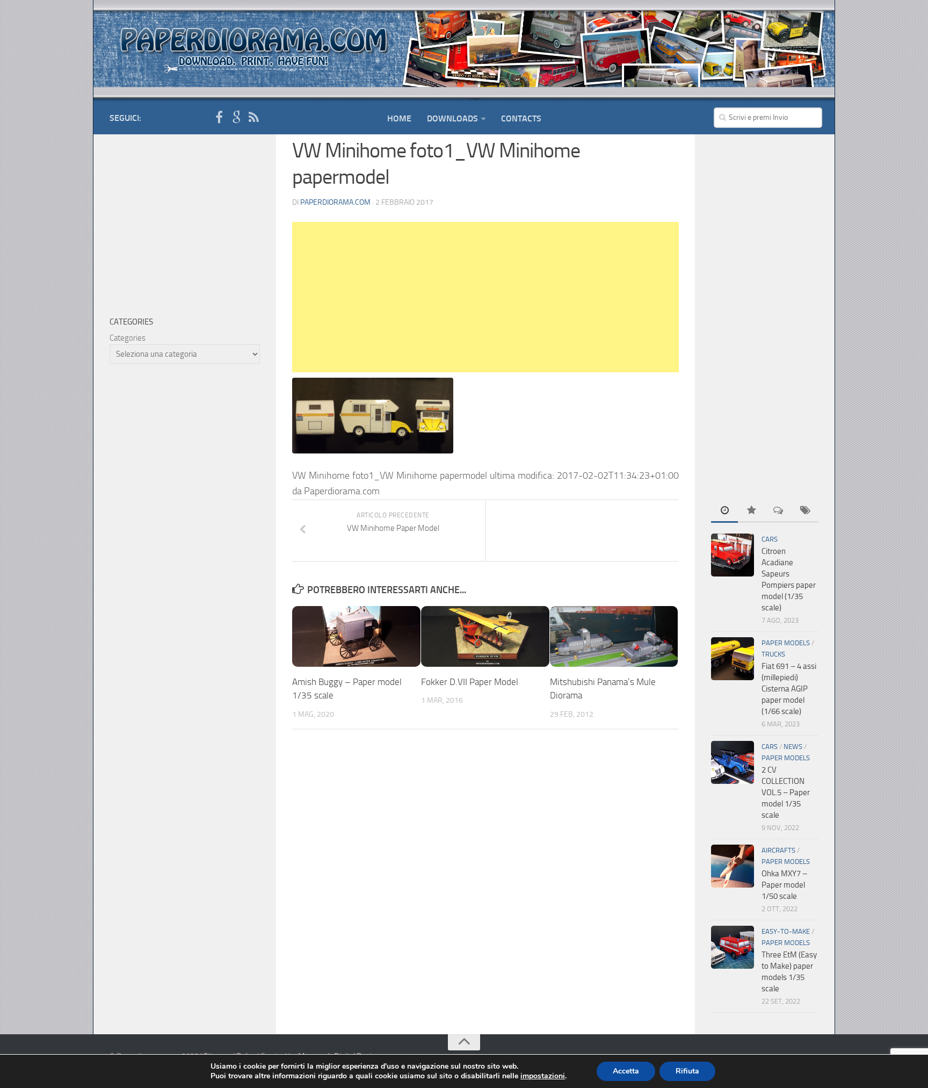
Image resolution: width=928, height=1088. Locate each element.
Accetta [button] (626, 1071)
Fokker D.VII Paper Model (469, 681)
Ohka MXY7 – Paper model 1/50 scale (784, 885)
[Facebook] (219, 117)
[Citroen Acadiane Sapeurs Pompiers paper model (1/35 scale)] (732, 555)
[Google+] (236, 117)
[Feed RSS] (253, 117)
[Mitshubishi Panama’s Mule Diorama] (614, 636)
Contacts (521, 118)
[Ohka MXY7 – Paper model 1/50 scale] (732, 866)
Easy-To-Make (786, 931)
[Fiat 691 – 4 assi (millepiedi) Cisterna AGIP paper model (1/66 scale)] (732, 658)
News (793, 747)
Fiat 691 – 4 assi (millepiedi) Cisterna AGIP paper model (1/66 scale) (789, 688)
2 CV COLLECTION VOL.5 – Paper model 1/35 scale (786, 792)
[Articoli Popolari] (751, 511)
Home (399, 118)
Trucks (773, 654)
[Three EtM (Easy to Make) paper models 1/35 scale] (732, 947)
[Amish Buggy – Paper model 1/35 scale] (356, 636)
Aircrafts (778, 850)
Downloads (452, 118)
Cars (770, 539)
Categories (128, 338)
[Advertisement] (485, 297)
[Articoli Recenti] (724, 511)
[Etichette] (805, 511)
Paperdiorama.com (335, 202)
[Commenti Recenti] (778, 511)
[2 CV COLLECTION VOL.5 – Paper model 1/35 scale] (732, 762)
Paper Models (786, 643)
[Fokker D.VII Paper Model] (485, 636)
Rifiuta (687, 1071)
